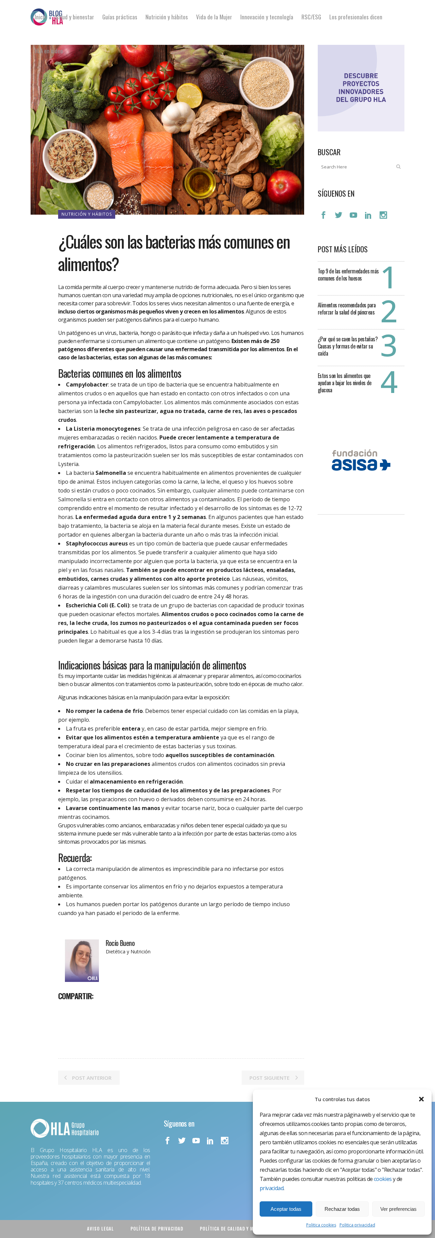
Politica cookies (321, 1225)
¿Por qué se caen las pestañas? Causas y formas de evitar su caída (348, 346)
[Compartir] (65, 1011)
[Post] (81, 1011)
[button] (421, 1099)
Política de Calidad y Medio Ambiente (243, 1228)
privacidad (271, 1188)
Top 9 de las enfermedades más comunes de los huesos (348, 274)
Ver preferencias (398, 1209)
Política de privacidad (156, 1228)
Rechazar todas (342, 1209)
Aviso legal (100, 1228)
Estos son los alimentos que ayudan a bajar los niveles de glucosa (344, 383)
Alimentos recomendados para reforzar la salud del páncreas (347, 308)
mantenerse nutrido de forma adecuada (192, 287)
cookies (383, 1179)
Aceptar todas (286, 1209)
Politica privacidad (357, 1225)
